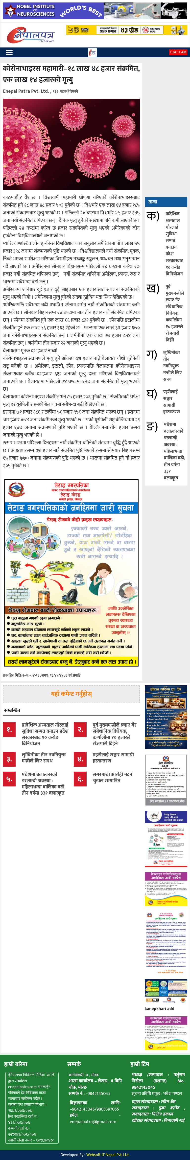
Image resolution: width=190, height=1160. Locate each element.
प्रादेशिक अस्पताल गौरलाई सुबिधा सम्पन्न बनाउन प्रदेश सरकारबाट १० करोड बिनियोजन (174, 244)
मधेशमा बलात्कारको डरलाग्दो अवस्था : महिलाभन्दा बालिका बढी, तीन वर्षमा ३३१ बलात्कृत (174, 451)
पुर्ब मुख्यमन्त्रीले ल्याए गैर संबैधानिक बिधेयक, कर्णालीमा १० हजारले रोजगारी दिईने (175, 313)
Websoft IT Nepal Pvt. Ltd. (107, 1155)
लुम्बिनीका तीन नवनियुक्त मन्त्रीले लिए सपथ (172, 366)
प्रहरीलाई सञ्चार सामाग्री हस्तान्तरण (171, 402)
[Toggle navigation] (9, 52)
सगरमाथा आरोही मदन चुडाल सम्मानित (112, 777)
